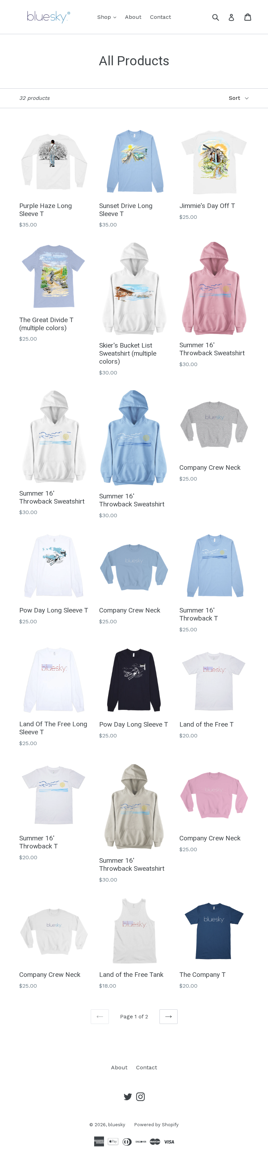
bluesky (116, 1124)
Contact (160, 17)
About (133, 17)
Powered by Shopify (156, 1124)
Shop (108, 16)
